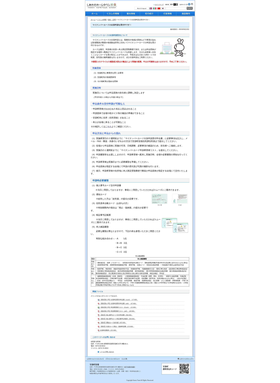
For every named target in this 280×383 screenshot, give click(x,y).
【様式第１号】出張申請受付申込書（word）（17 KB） (119, 299)
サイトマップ (159, 4)
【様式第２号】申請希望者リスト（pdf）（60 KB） (117, 311)
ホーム (93, 20)
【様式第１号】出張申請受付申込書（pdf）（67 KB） (118, 303)
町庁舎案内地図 (130, 367)
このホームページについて (95, 358)
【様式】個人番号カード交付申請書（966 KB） (116, 315)
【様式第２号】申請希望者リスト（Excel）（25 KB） (118, 307)
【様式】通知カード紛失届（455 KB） (113, 322)
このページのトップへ (186, 358)
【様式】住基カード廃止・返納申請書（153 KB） (117, 326)
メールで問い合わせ (107, 352)
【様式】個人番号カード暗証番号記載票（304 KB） (118, 319)
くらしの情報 (101, 20)
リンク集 (124, 358)
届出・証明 (112, 20)
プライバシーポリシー (113, 358)
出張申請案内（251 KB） (108, 330)
